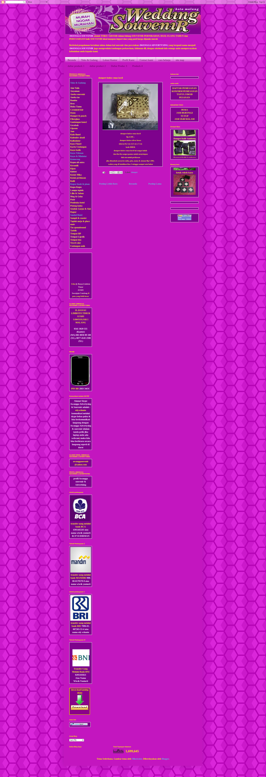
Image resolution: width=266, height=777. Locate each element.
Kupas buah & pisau (80, 184)
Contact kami (146, 60)
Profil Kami (128, 60)
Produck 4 (137, 66)
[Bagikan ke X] (116, 172)
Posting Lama (154, 184)
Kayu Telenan (76, 153)
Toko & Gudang (89, 60)
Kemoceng (75, 159)
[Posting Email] (103, 172)
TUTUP (184, 116)
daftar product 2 (98, 66)
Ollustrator (137, 759)
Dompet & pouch (78, 116)
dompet (134, 172)
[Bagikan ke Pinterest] (121, 172)
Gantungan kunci (78, 122)
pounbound (80, 227)
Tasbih (73, 230)
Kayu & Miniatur (78, 156)
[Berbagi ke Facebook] (118, 172)
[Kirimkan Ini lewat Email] (110, 172)
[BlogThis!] (113, 172)
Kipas (73, 168)
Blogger (165, 759)
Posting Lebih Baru (108, 184)
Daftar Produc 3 (119, 66)
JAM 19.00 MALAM (185, 119)
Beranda (72, 60)
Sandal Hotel (76, 215)
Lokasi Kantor (110, 60)
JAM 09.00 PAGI (184, 113)
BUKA (184, 110)
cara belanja (164, 60)
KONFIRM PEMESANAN (185, 91)
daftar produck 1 (76, 66)
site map (180, 60)
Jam (72, 131)
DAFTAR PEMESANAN (184, 88)
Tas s (72, 227)
